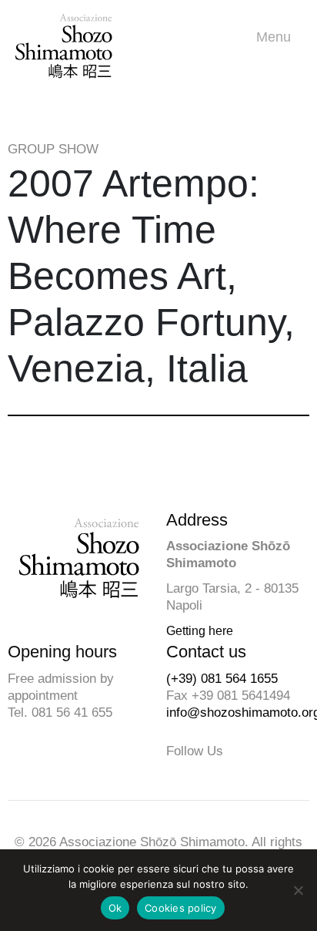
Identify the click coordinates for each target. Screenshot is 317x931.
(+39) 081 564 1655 (222, 678)
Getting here (199, 630)
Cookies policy (181, 908)
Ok (115, 908)
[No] (297, 890)
